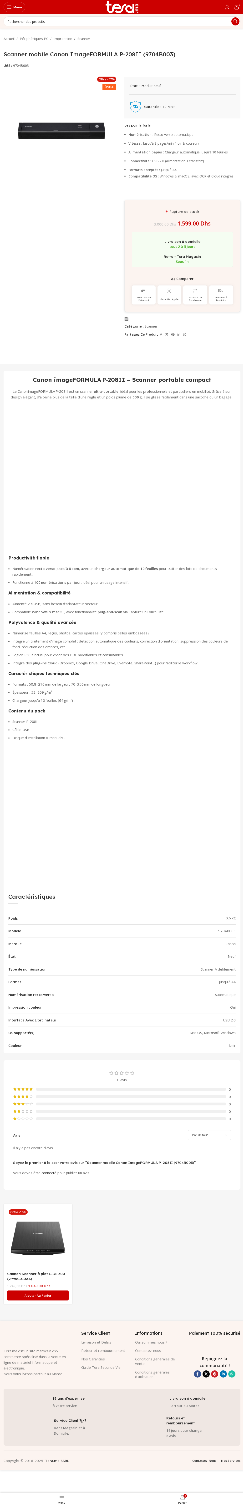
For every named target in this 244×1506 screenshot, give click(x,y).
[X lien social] (167, 334)
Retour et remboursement (103, 1350)
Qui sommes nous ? (151, 1342)
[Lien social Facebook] (161, 334)
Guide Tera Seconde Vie (101, 1367)
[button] (38, 1295)
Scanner (83, 38)
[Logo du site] (122, 6)
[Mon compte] (227, 7)
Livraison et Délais (96, 1342)
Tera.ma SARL (57, 1460)
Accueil (9, 38)
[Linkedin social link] (179, 334)
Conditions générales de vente (155, 1361)
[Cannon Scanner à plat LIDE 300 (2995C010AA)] (38, 1238)
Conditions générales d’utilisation (152, 1374)
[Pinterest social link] (173, 334)
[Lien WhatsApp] (185, 334)
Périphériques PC (34, 38)
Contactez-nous (148, 1350)
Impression (63, 38)
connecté (48, 1172)
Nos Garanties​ (93, 1359)
